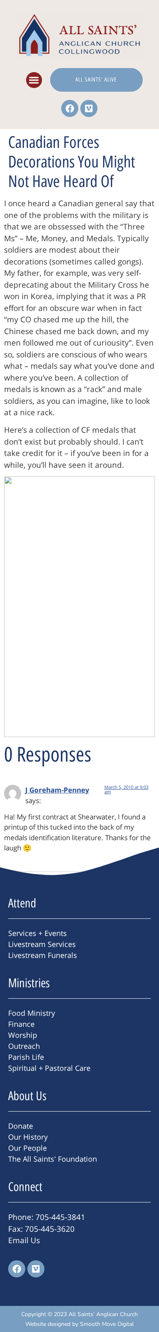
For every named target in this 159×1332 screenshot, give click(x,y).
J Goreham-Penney (57, 790)
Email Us (24, 1240)
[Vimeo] (88, 108)
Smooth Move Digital (107, 1324)
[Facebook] (69, 108)
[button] (34, 80)
